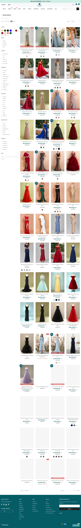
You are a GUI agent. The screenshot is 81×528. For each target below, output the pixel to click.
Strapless (4, 87)
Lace (4, 104)
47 (74, 490)
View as (2, 21)
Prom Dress (7, 18)
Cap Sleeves (5, 141)
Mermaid (4, 126)
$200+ (4, 46)
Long (4, 55)
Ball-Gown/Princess (6, 134)
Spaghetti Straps (6, 83)
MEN (9, 4)
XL (16, 156)
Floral (4, 102)
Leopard (4, 106)
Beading (4, 98)
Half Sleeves (5, 143)
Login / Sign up (73, 5)
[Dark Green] (11, 33)
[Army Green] (5, 30)
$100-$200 (5, 44)
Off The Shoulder (6, 76)
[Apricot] (2, 30)
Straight (4, 130)
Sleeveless (5, 149)
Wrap (4, 132)
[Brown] (16, 30)
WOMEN (3, 4)
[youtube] (6, 504)
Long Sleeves (5, 145)
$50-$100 (4, 42)
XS (2, 156)
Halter (4, 72)
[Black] (8, 30)
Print (3, 110)
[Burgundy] (2, 33)
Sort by (68, 21)
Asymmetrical (5, 53)
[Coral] (8, 33)
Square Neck (5, 85)
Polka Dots (5, 108)
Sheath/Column (5, 128)
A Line (4, 123)
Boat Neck (4, 70)
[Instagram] (4, 504)
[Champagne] (5, 33)
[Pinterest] (8, 504)
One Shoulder (5, 78)
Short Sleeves (5, 147)
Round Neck (5, 80)
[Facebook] (1, 504)
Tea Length (5, 61)
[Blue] (11, 30)
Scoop (4, 82)
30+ (61, 148)
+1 (47, 486)
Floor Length (5, 63)
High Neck (4, 74)
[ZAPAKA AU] (40, 4)
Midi (3, 57)
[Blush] (13, 30)
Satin (4, 112)
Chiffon (4, 100)
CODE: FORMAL (40, 1)
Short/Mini (4, 59)
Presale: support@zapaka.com (6, 501)
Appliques (4, 96)
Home (2, 18)
